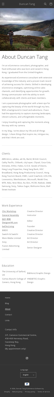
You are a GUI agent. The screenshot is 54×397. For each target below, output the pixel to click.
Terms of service (44, 392)
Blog (7, 303)
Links (7, 320)
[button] (3, 4)
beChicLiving (8, 226)
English (26, 375)
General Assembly (10, 215)
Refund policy (17, 392)
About (7, 309)
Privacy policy (30, 392)
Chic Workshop (9, 211)
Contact (8, 314)
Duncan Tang (21, 388)
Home (7, 297)
